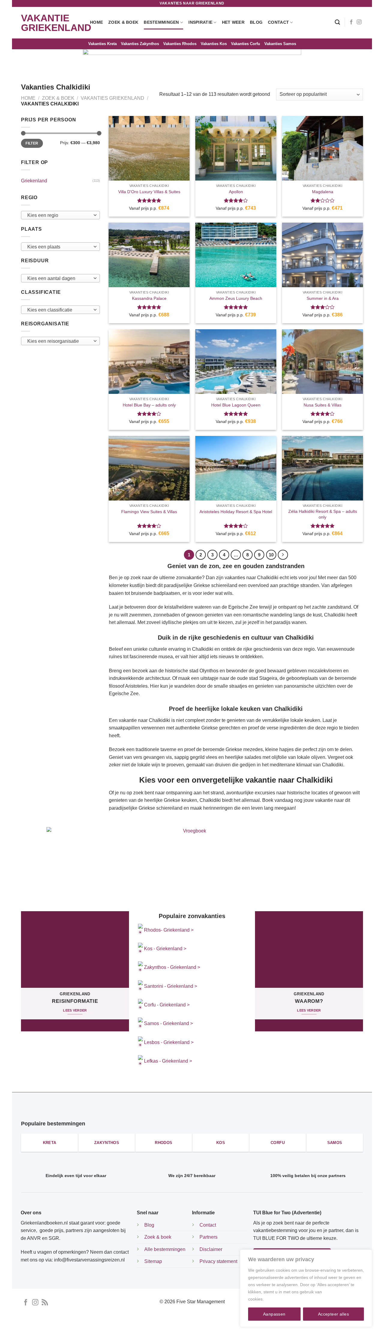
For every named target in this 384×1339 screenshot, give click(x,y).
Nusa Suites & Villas (322, 405)
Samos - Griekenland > (168, 1023)
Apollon (236, 191)
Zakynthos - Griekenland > (171, 967)
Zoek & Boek (123, 22)
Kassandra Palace (149, 298)
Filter (32, 143)
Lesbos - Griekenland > (169, 1042)
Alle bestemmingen (164, 1249)
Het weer (233, 22)
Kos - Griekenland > (164, 948)
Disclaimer (211, 1249)
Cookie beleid (278, 1299)
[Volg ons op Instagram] (359, 22)
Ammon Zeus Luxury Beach (235, 298)
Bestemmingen (161, 22)
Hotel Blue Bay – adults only (149, 405)
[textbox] (59, 215)
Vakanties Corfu (245, 43)
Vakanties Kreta (102, 43)
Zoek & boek (157, 1237)
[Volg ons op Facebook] (351, 22)
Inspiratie (200, 22)
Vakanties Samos (280, 43)
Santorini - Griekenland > (170, 986)
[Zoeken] (337, 22)
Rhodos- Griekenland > (168, 930)
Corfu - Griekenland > (167, 1004)
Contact (278, 22)
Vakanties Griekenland (112, 98)
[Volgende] (283, 555)
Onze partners (250, 1329)
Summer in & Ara (323, 298)
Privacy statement (218, 1261)
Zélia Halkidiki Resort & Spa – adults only (322, 514)
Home (96, 22)
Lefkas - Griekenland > (168, 1061)
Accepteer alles (333, 1314)
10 (271, 554)
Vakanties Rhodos (179, 43)
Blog (256, 22)
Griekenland (34, 180)
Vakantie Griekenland (51, 22)
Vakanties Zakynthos (140, 43)
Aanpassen (274, 1314)
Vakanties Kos (214, 43)
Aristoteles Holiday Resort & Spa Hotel (236, 511)
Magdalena (322, 191)
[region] (306, 1288)
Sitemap (153, 1261)
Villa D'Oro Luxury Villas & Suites (149, 191)
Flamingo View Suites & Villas (149, 511)
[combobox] (60, 215)
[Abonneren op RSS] (45, 1302)
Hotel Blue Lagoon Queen (235, 405)
